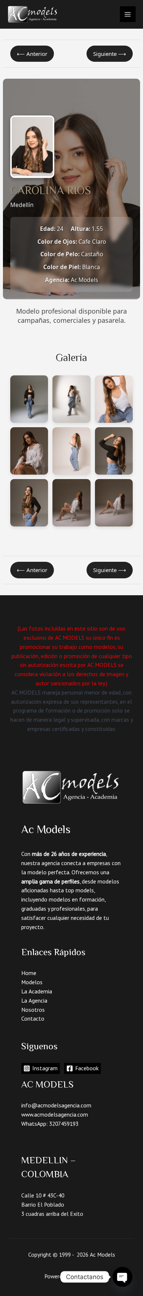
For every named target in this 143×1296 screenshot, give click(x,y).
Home (28, 973)
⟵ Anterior (32, 53)
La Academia (36, 991)
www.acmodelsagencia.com (54, 1114)
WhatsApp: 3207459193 (49, 1123)
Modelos (32, 982)
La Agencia (34, 1000)
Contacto (32, 1018)
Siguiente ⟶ (109, 53)
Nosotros (33, 1009)
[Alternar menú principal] (128, 14)
